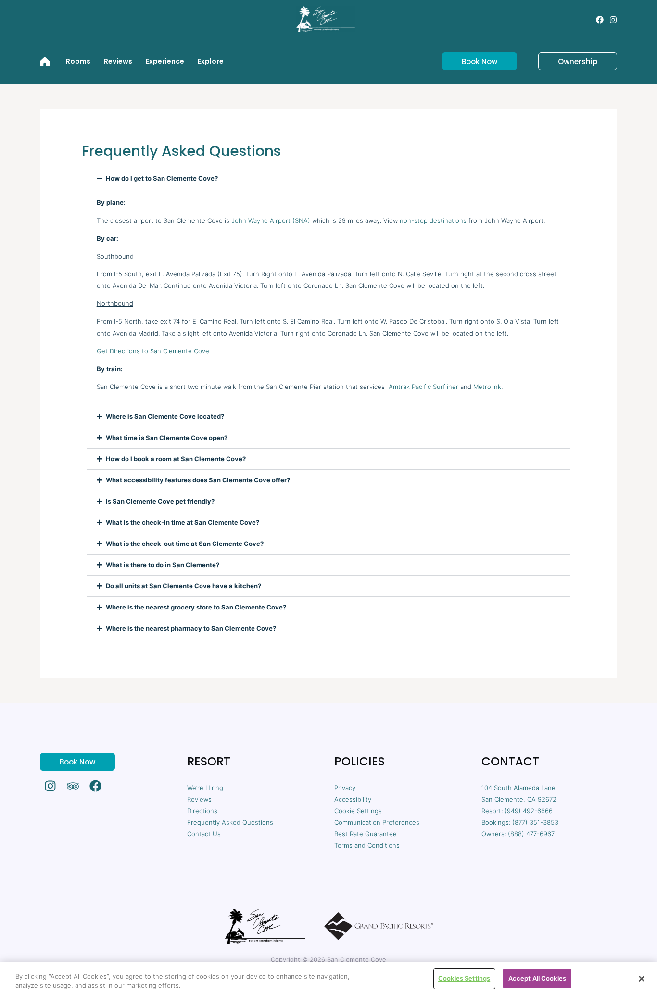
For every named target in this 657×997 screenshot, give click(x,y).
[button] (473, 61)
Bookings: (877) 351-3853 (519, 822)
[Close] (641, 978)
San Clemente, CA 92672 (518, 799)
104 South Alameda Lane (518, 787)
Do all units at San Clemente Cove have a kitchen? (183, 586)
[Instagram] (613, 20)
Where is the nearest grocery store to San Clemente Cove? (196, 607)
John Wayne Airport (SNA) (270, 220)
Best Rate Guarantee (365, 834)
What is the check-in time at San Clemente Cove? (182, 522)
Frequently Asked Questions (230, 822)
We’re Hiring (205, 787)
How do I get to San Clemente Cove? (162, 178)
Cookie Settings (358, 811)
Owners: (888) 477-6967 (518, 834)
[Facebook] (600, 20)
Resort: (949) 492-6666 (517, 811)
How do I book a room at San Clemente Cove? (176, 459)
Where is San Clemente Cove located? (165, 417)
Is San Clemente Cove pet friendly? (160, 501)
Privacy (344, 787)
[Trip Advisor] (73, 786)
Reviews (199, 799)
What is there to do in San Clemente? (162, 565)
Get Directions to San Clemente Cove (153, 351)
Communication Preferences (376, 822)
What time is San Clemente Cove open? (166, 438)
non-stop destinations (433, 220)
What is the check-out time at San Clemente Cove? (185, 544)
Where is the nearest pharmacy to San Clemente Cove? (191, 628)
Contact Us (204, 834)
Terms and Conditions (367, 845)
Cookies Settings (464, 978)
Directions (202, 811)
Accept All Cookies (537, 978)
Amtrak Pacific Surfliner (423, 386)
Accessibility (352, 799)
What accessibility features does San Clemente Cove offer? (198, 480)
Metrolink (487, 386)
